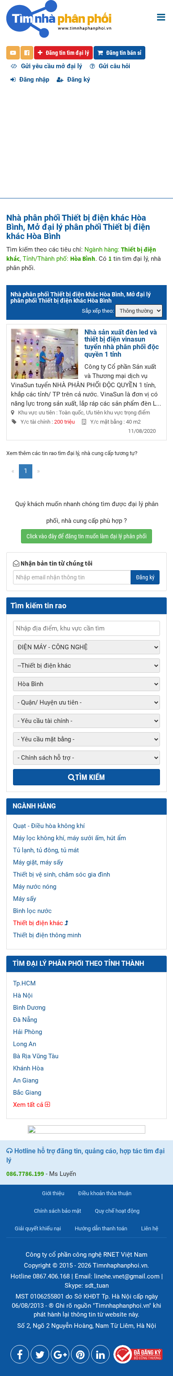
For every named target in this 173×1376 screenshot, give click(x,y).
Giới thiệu (53, 1193)
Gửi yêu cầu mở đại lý (50, 66)
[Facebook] (19, 1356)
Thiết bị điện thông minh (47, 935)
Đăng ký (78, 79)
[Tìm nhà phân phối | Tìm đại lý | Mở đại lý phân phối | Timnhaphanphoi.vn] (58, 18)
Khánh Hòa (28, 1068)
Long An (24, 1044)
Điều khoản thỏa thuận (104, 1193)
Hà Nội (23, 995)
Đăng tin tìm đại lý (67, 52)
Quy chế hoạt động (117, 1211)
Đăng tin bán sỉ (123, 52)
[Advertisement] (86, 145)
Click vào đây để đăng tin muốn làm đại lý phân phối (86, 536)
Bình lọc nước (32, 911)
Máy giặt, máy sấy (38, 862)
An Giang (25, 1080)
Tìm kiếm (90, 777)
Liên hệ (149, 1228)
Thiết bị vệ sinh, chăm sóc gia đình (61, 874)
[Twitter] (40, 1356)
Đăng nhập (33, 79)
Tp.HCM (24, 983)
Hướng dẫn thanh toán (101, 1228)
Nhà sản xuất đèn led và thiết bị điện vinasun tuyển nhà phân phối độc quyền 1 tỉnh (121, 343)
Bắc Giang (27, 1092)
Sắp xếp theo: (98, 311)
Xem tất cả (29, 1105)
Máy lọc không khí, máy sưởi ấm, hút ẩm (69, 838)
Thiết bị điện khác (38, 923)
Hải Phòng (27, 1032)
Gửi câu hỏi (113, 66)
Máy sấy (24, 899)
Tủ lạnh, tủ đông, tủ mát (46, 850)
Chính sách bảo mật (57, 1211)
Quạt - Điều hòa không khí (49, 826)
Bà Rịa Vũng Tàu (35, 1056)
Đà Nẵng (25, 1020)
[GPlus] (60, 1356)
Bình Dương (29, 1007)
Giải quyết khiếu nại (38, 1228)
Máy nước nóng (34, 886)
